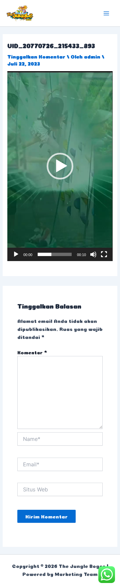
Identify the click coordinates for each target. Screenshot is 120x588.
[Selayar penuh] (104, 254)
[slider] (54, 254)
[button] (60, 166)
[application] (59, 166)
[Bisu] (93, 254)
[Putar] (16, 254)
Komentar (32, 352)
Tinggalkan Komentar (36, 56)
